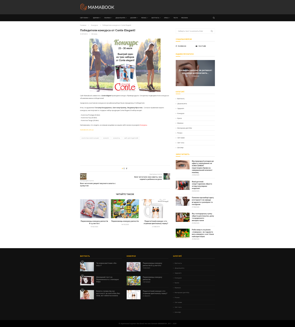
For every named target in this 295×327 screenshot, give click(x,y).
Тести (175, 18)
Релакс (179, 133)
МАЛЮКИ (107, 18)
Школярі (180, 147)
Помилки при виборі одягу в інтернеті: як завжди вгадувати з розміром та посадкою (203, 201)
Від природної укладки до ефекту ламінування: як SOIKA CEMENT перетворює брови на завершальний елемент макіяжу (203, 166)
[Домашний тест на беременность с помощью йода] (87, 280)
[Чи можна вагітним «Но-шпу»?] (87, 266)
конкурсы (116, 138)
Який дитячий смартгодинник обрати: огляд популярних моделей (202, 185)
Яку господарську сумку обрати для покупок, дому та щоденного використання (203, 217)
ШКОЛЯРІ (133, 18)
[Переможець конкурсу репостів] (125, 208)
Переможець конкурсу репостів (125, 221)
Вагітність (181, 99)
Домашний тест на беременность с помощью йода (107, 279)
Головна (83, 25)
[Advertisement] (170, 7)
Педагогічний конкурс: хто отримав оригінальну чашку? (155, 292)
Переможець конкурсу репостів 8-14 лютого (152, 264)
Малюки (180, 123)
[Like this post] (124, 168)
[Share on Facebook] (126, 168)
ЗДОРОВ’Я (96, 18)
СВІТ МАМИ (84, 18)
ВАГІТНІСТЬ (155, 18)
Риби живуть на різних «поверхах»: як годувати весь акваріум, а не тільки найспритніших (203, 233)
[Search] (214, 17)
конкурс (106, 138)
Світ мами (181, 138)
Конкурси (94, 25)
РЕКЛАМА (184, 18)
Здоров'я (180, 108)
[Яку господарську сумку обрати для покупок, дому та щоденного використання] (183, 217)
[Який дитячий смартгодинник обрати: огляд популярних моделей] (183, 185)
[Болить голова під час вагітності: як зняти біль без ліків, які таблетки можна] (87, 294)
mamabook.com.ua (86, 130)
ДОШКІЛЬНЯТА (120, 18)
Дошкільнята (182, 103)
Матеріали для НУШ (184, 128)
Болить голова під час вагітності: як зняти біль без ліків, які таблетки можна (108, 293)
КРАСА (166, 18)
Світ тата (180, 143)
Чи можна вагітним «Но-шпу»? (106, 264)
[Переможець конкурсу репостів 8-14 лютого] (94, 208)
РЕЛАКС (144, 18)
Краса (179, 118)
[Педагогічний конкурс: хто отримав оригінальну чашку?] (156, 208)
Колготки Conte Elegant (90, 138)
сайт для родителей (131, 138)
